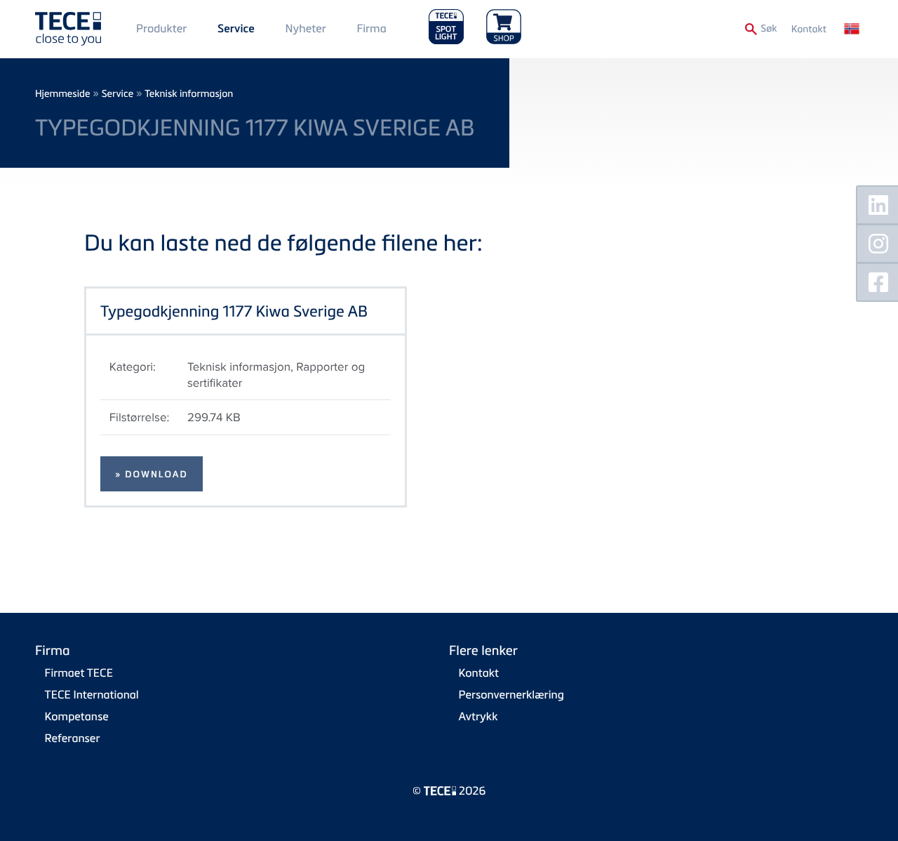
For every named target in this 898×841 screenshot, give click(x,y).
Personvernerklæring (511, 694)
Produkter (161, 28)
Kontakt (808, 29)
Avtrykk (478, 716)
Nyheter (305, 28)
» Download (151, 474)
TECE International (92, 694)
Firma (371, 28)
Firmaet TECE (79, 672)
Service (236, 29)
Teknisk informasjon (189, 93)
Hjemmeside (63, 93)
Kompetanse (77, 716)
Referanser (72, 738)
